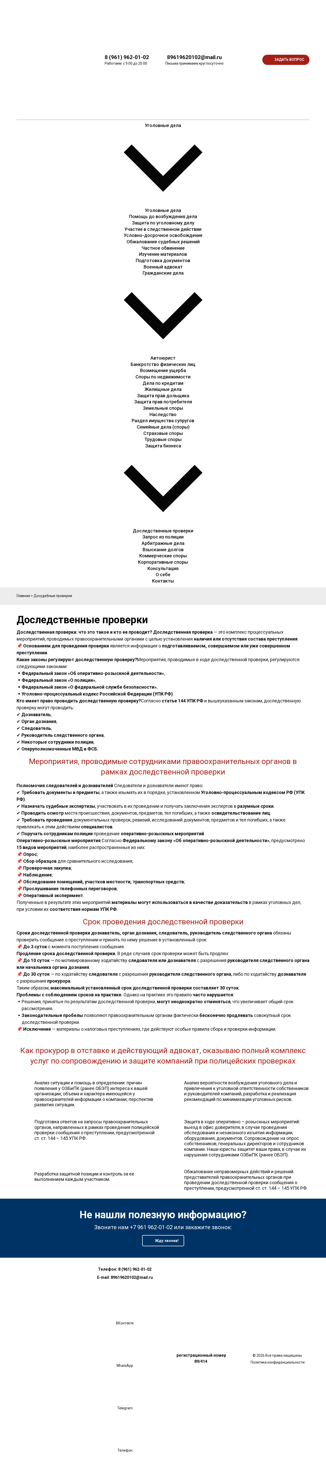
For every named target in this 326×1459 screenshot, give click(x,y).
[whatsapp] (244, 60)
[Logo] (52, 60)
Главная (23, 596)
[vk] (244, 22)
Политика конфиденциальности (278, 1362)
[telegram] (244, 98)
